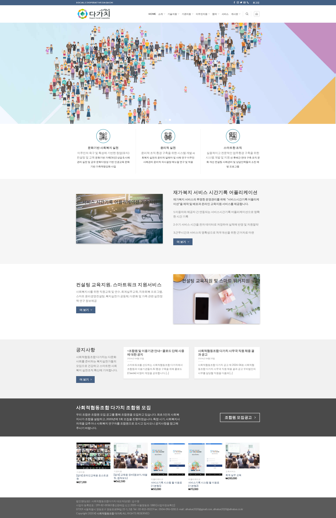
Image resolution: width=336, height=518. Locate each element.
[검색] (247, 14)
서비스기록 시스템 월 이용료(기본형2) (203, 484)
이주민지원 (201, 14)
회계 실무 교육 (233, 474)
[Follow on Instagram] (238, 2)
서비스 (225, 14)
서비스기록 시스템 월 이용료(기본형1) (166, 484)
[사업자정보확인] (165, 505)
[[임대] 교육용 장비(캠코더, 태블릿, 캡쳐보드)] (131, 455)
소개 (160, 14)
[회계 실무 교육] (242, 455)
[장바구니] (257, 14)
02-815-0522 (145, 509)
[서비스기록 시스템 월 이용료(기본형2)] (205, 459)
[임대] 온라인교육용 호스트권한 (92, 477)
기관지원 (186, 14)
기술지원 (172, 14)
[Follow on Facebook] (234, 2)
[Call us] (248, 2)
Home (152, 14)
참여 (214, 14)
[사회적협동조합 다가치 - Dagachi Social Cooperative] (93, 14)
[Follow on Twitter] (241, 2)
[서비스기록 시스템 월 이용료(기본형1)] (168, 459)
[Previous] (11, 73)
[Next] (325, 73)
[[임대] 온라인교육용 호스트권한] (93, 456)
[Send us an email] (244, 2)
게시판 (234, 14)
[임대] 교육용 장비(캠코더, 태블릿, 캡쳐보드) (130, 476)
